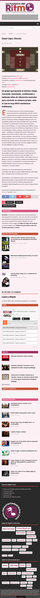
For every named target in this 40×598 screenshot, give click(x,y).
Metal (22, 565)
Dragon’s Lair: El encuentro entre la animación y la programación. (24, 442)
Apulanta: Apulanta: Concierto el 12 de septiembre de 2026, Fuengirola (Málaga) (23, 367)
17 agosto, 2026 (15, 426)
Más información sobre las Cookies (12, 497)
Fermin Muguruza (23, 528)
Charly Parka (11, 87)
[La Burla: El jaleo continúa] (5, 434)
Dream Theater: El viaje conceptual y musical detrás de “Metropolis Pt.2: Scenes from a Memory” (24, 462)
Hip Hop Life (31, 537)
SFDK (14, 540)
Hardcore (29, 576)
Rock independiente (28, 573)
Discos (14, 192)
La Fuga (29, 543)
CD (18, 85)
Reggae (30, 582)
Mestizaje (29, 585)
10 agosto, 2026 (15, 445)
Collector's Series (16, 546)
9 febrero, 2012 (15, 243)
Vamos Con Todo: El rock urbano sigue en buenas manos (23, 472)
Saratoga (10, 555)
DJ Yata (29, 540)
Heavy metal (31, 569)
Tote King (4, 555)
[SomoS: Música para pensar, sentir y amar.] (5, 415)
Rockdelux (30, 533)
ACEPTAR (21, 596)
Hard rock (29, 588)
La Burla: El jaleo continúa (18, 432)
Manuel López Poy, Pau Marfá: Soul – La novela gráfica (22, 423)
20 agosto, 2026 (15, 415)
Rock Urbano (23, 582)
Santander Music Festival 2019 (25, 552)
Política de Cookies (8, 491)
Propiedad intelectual (8, 493)
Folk (35, 576)
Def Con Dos (8, 529)
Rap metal (23, 585)
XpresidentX (6, 540)
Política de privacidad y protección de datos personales (17, 489)
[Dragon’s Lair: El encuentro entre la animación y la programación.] (5, 443)
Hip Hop (13, 565)
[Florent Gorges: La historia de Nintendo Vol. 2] (5, 453)
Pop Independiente (31, 579)
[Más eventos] (6, 385)
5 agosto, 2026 (15, 453)
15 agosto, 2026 (15, 434)
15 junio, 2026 (15, 466)
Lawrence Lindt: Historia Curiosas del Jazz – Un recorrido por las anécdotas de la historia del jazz (24, 239)
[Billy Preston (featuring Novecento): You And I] (5, 262)
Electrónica (12, 573)
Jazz (24, 576)
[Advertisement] (21, 16)
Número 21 (4, 192)
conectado (17, 301)
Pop (19, 573)
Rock (5, 565)
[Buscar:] (20, 28)
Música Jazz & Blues (13, 78)
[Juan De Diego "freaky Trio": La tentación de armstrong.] (5, 280)
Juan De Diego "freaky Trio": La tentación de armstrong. (23, 274)
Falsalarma (25, 546)
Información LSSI (7, 495)
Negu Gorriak (21, 540)
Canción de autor (15, 582)
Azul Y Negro (15, 549)
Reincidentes (22, 549)
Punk (4, 573)
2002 (3, 82)
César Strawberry (6, 549)
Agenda (5, 352)
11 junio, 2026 (15, 475)
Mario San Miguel (6, 546)
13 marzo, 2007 (15, 258)
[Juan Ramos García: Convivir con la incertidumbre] (5, 405)
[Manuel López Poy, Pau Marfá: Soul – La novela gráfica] (5, 424)
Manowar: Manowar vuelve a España (22, 356)
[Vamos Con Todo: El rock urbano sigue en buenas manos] (5, 473)
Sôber (35, 540)
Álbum (10, 85)
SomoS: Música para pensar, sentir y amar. (23, 413)
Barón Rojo (21, 533)
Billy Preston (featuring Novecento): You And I (24, 256)
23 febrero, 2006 (7, 44)
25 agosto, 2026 (15, 407)
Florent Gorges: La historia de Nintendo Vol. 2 (24, 451)
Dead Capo (19, 76)
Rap (28, 565)
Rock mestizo (6, 582)
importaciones (24, 243)
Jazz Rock (25, 78)
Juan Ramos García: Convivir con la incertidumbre (21, 404)
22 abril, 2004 (15, 277)
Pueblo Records (19, 80)
